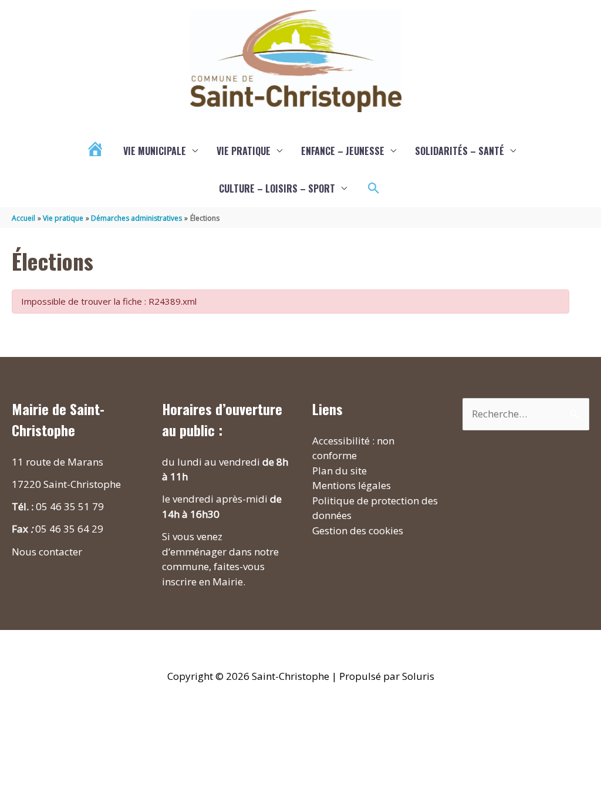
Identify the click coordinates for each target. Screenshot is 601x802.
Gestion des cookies (357, 530)
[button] (373, 188)
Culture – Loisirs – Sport (277, 188)
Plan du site (339, 470)
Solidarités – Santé (459, 151)
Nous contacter (47, 551)
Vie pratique (244, 151)
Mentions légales (351, 485)
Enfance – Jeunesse (342, 151)
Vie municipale (154, 151)
